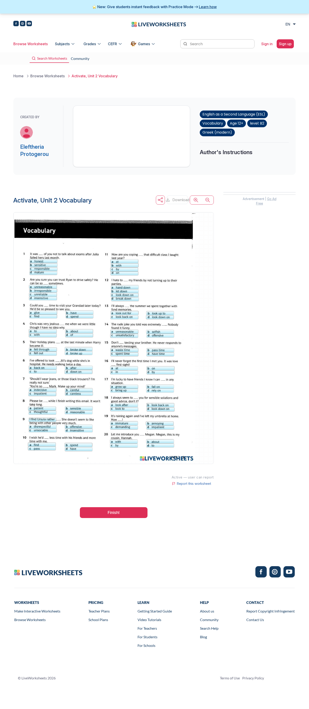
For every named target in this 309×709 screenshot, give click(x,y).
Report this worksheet (194, 483)
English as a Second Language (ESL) (233, 114)
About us (207, 611)
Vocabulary (212, 123)
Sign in (267, 44)
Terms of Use (230, 678)
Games (144, 44)
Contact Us (255, 619)
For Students (147, 637)
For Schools (146, 645)
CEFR (112, 44)
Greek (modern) (217, 132)
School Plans (98, 619)
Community (209, 619)
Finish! (114, 512)
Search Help (209, 628)
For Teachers (147, 628)
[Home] (159, 24)
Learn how (208, 7)
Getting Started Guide (155, 611)
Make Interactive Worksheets (37, 611)
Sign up (285, 44)
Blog (203, 637)
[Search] (185, 43)
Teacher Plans (99, 611)
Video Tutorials (149, 619)
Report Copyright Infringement (270, 611)
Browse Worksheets (30, 44)
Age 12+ (236, 123)
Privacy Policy (253, 678)
